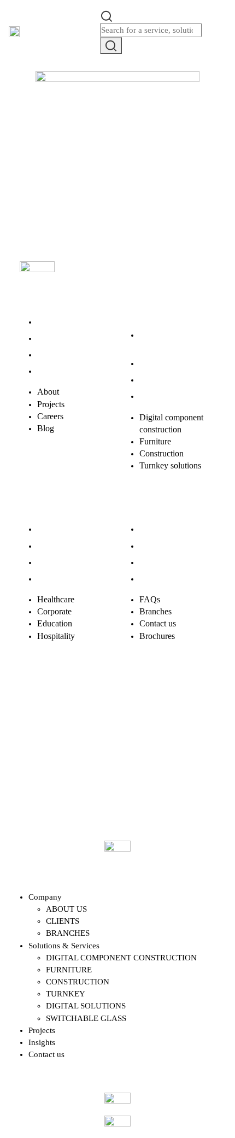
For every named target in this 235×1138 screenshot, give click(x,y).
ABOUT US (66, 909)
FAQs (149, 528)
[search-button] (111, 45)
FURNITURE (69, 969)
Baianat (60, 763)
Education (54, 562)
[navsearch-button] (106, 15)
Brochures (157, 578)
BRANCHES (68, 933)
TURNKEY (65, 993)
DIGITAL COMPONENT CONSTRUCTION (121, 957)
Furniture (155, 363)
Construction (161, 379)
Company (45, 897)
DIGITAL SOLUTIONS (86, 1005)
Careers (50, 354)
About (48, 321)
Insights (41, 1042)
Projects (50, 338)
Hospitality (56, 578)
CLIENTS (62, 921)
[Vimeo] (177, 706)
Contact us (157, 562)
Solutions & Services (63, 945)
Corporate (54, 545)
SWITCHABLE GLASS (86, 1018)
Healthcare (55, 528)
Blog (45, 371)
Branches (155, 545)
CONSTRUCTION (77, 981)
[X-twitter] (69, 706)
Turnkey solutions (170, 396)
